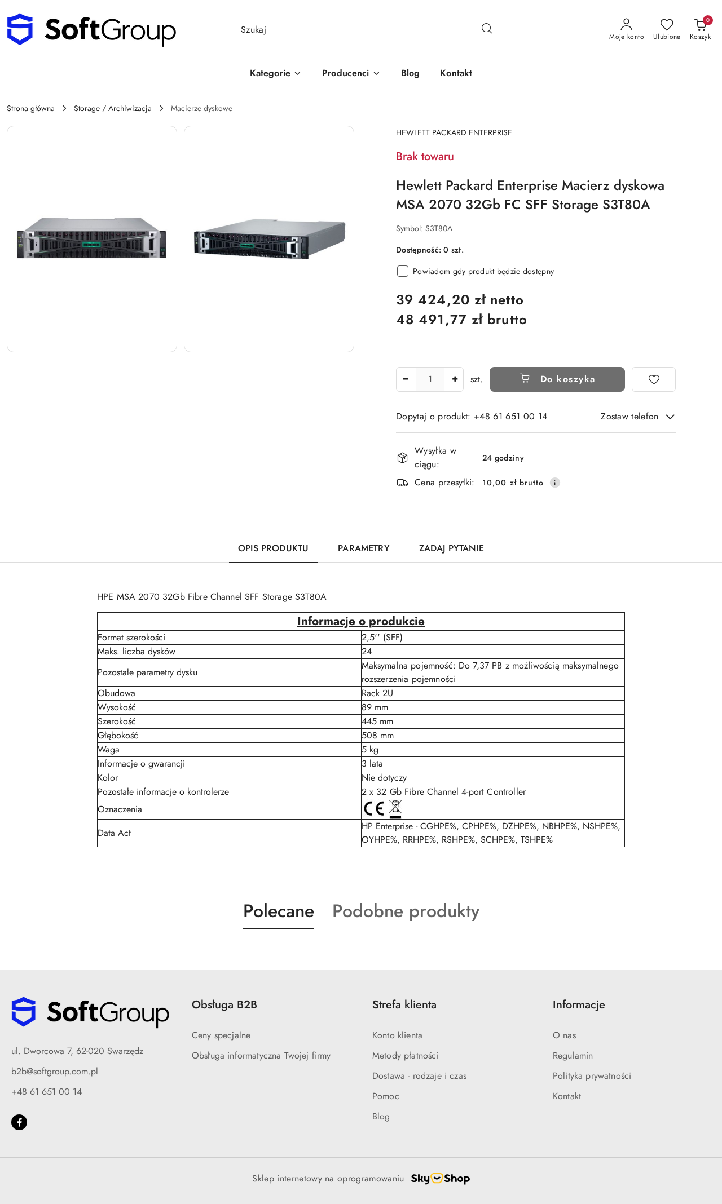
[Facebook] (19, 1122)
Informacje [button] (579, 1005)
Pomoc (385, 1096)
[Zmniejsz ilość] (405, 379)
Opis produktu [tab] (273, 548)
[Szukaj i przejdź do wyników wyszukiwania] (487, 29)
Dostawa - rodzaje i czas (419, 1075)
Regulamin (573, 1055)
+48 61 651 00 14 (46, 1091)
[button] (275, 74)
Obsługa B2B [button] (224, 1005)
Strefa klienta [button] (404, 1005)
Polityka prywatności (592, 1075)
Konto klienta (397, 1035)
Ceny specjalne (221, 1035)
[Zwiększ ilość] (454, 379)
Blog (381, 1116)
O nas (564, 1035)
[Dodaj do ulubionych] (654, 379)
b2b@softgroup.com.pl (54, 1071)
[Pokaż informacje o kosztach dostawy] (555, 482)
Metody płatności (405, 1055)
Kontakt (567, 1096)
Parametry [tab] (363, 548)
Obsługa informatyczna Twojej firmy (261, 1055)
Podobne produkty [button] (405, 911)
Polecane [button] (278, 911)
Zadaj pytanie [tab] (451, 548)
